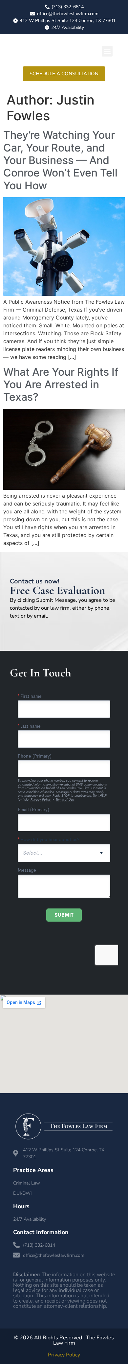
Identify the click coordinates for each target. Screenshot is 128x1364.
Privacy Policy (64, 1354)
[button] (107, 51)
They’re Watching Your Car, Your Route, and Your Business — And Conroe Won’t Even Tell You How (60, 160)
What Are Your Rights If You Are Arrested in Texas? (60, 384)
